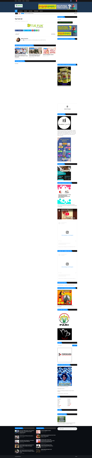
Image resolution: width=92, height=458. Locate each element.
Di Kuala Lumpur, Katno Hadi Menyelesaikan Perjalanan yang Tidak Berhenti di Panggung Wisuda (47, 440)
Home (16, 0)
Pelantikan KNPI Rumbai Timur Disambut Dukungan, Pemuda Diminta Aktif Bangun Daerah (27, 431)
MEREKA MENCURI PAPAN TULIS (46, 449)
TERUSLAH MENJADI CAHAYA (29, 13)
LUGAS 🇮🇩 (69, 404)
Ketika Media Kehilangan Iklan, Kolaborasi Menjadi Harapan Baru (47, 445)
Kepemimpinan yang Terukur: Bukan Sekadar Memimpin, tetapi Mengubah (21, 55)
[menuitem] (16, 11)
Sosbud (58, 401)
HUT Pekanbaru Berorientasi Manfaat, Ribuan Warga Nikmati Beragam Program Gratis (27, 451)
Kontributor (27, 0)
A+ (20, 456)
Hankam (69, 401)
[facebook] (71, 1)
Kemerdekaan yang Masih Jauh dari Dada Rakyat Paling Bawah (48, 436)
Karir (58, 404)
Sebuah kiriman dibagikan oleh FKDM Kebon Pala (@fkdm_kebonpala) (70, 246)
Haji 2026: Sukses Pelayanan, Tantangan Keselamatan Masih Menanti (27, 441)
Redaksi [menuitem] (25, 11)
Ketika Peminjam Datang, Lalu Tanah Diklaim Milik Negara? (35, 55)
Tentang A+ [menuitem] (20, 11)
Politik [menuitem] (41, 11)
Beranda (16, 16)
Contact (23, 0)
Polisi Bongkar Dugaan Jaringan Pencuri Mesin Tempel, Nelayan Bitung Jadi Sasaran (27, 445)
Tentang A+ (19, 0)
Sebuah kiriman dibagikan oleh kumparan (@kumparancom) (68, 278)
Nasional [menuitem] (30, 11)
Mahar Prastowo (18, 21)
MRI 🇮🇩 (69, 405)
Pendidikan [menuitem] (36, 11)
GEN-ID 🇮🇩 (59, 405)
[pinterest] (76, 1)
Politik (58, 400)
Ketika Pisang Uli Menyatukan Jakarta (26, 435)
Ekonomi (69, 400)
